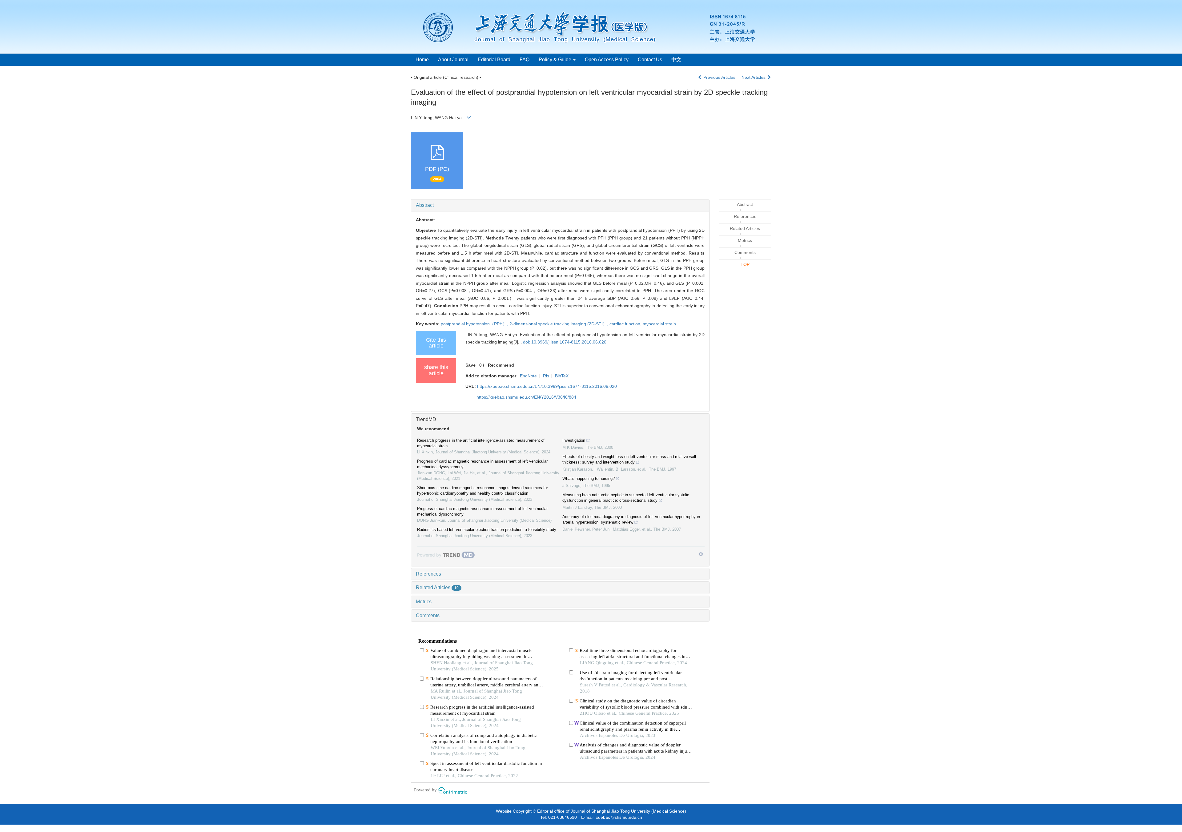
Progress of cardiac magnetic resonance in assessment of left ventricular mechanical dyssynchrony (482, 464)
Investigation (573, 440)
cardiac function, (626, 323)
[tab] (560, 205)
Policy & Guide (556, 59)
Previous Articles (719, 77)
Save (470, 365)
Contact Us (650, 59)
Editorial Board (494, 59)
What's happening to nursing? (588, 478)
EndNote (528, 375)
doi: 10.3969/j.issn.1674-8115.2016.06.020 (564, 342)
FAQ (524, 59)
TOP (745, 264)
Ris (546, 375)
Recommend (501, 365)
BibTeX (562, 375)
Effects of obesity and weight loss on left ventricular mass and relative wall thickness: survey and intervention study (629, 459)
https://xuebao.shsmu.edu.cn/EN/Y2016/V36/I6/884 (526, 397)
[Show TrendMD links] (700, 554)
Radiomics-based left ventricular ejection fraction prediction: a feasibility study (486, 529)
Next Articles (754, 77)
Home (422, 59)
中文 (676, 59)
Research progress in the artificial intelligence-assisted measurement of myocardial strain (481, 443)
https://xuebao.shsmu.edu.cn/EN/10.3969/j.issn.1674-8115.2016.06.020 (547, 386)
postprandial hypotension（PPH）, (475, 323)
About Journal (453, 59)
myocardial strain (659, 323)
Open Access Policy (607, 59)
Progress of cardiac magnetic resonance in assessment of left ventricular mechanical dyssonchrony (482, 511)
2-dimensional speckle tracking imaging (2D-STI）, (559, 323)
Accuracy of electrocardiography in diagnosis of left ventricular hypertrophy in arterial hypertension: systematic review (631, 519)
